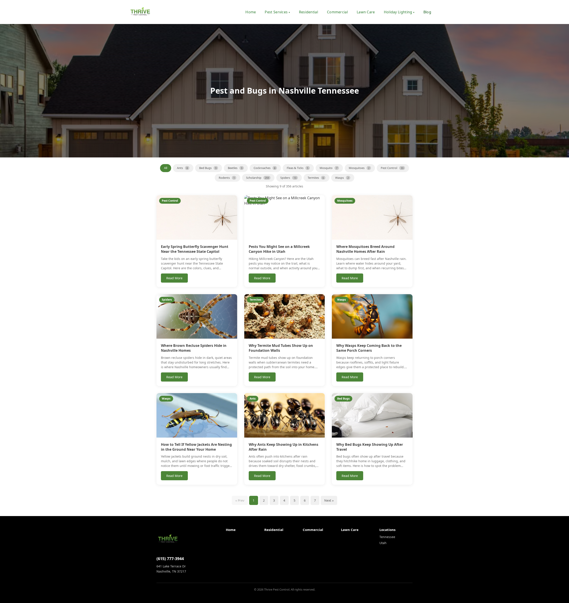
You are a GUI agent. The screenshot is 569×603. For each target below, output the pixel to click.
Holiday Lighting (399, 12)
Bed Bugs (207, 168)
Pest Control (392, 168)
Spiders (288, 178)
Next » (329, 500)
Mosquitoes (359, 168)
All (165, 168)
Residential (308, 12)
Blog (427, 12)
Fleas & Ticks (297, 168)
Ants (182, 168)
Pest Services (277, 12)
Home (250, 12)
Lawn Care (366, 12)
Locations (387, 529)
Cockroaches (264, 168)
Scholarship (257, 178)
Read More (174, 278)
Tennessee (387, 537)
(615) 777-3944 (170, 558)
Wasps (342, 178)
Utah (383, 543)
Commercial (337, 12)
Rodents (227, 178)
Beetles (235, 168)
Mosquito (328, 168)
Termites (316, 178)
